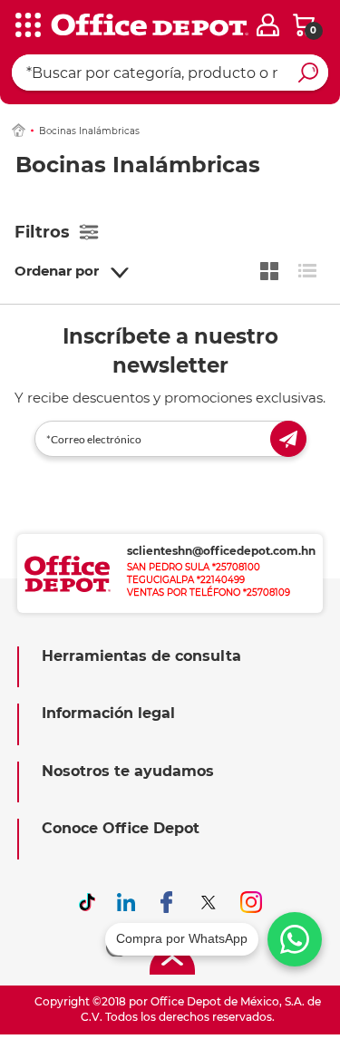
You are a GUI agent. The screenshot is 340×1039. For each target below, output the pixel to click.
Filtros (42, 232)
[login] (268, 25)
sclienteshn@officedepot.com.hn (221, 551)
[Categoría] (27, 26)
